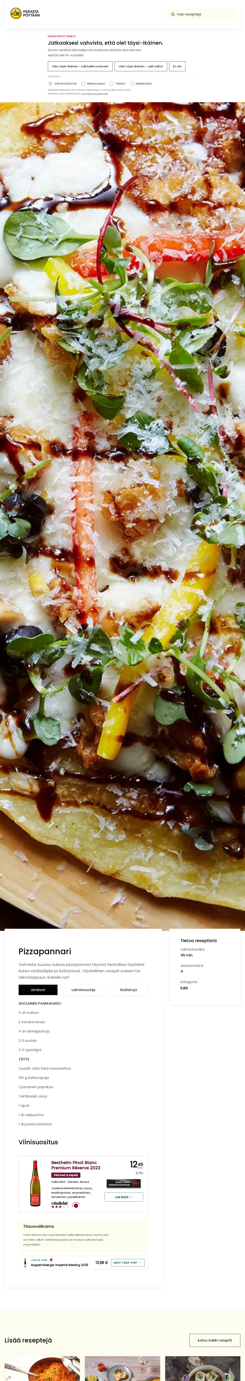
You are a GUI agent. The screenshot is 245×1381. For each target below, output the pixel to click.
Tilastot (120, 84)
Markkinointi (144, 84)
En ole (177, 66)
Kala (184, 987)
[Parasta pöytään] (25, 14)
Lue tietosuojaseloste (94, 93)
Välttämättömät (65, 84)
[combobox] (201, 14)
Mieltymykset (96, 84)
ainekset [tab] (38, 989)
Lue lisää (121, 1197)
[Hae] (173, 14)
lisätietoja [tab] (128, 989)
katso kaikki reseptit (215, 1340)
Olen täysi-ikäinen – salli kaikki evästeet (80, 66)
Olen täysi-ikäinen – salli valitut (141, 66)
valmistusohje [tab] (83, 989)
